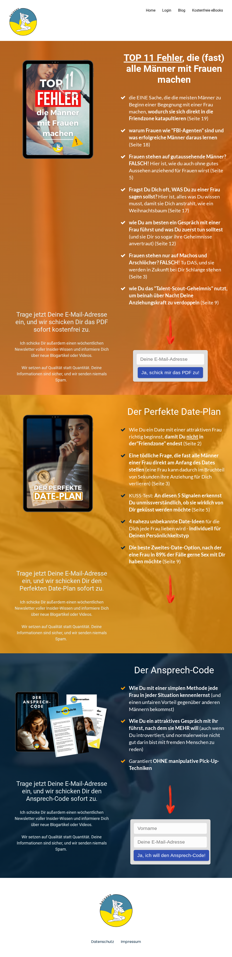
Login (166, 10)
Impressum (131, 941)
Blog (181, 10)
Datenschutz (102, 941)
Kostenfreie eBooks (207, 10)
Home (150, 10)
